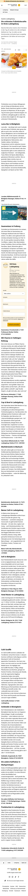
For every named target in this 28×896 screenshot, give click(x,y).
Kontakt (11, 890)
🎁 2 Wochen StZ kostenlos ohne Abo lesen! (14, 1)
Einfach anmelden (14, 324)
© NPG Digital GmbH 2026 (14, 872)
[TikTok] (15, 877)
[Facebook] (18, 877)
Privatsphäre (5, 886)
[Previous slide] (20, 64)
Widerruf (23, 890)
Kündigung (5, 890)
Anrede (4, 290)
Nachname (5, 304)
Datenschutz (22, 886)
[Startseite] (3, 863)
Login (25, 5)
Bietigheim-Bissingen (14, 9)
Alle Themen (5, 12)
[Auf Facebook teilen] (15, 50)
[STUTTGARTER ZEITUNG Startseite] (14, 5)
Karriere (12, 886)
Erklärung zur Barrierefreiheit (17, 888)
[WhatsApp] (12, 877)
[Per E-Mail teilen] (19, 50)
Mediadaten (6, 888)
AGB (16, 886)
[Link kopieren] (12, 50)
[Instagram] (9, 877)
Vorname (5, 297)
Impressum (17, 890)
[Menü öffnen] (1, 5)
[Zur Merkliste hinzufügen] (26, 50)
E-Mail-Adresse (6, 311)
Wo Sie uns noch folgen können (15, 880)
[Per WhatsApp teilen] (22, 50)
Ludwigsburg (5, 9)
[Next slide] (23, 64)
